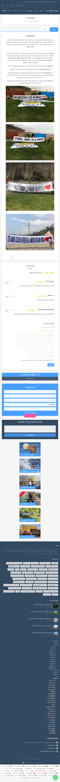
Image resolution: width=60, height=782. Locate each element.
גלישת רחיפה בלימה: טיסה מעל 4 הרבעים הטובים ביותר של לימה (29, 483)
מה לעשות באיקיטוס (27, 572)
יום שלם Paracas (53, 569)
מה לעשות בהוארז (53, 576)
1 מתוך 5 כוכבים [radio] (50, 331)
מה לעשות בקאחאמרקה (19, 579)
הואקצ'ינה (51, 651)
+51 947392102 (51, 745)
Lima (52, 659)
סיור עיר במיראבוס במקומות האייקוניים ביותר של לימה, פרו (30, 532)
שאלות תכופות (29, 11)
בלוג (10, 11)
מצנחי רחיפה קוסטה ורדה (40, 582)
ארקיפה (52, 649)
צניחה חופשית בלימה (9, 591)
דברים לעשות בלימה (45, 563)
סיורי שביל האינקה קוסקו (14, 588)
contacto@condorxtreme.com (47, 751)
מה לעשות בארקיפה (16, 572)
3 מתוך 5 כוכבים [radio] (45, 331)
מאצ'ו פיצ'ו (11, 569)
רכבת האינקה (47, 594)
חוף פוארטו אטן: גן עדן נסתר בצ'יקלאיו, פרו (42, 632)
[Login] (9, 5)
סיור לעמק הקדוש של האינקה (50, 591)
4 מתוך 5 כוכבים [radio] (43, 331)
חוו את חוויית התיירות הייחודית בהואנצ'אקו (42, 625)
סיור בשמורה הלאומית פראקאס (11, 585)
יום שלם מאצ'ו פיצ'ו (33, 569)
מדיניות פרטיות (29, 762)
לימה (41, 11)
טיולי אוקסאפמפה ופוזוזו (52, 566)
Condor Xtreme (53, 11)
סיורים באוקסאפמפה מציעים (40, 588)
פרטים (54, 29)
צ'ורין (17, 591)
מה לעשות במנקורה (53, 579)
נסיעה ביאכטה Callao (18, 582)
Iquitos (52, 663)
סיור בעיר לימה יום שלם (26, 585)
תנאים (38, 762)
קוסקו (52, 647)
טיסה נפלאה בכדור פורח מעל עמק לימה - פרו (30, 450)
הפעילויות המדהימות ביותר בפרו (14, 563)
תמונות (15, 11)
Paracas (52, 655)
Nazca (52, 657)
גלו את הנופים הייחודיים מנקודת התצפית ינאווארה (41, 618)
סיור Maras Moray (53, 585)
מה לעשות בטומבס (30, 576)
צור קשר (21, 11)
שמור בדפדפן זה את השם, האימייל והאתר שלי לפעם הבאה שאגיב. (36, 360)
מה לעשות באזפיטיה (39, 572)
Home (35, 21)
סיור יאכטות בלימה (53, 588)
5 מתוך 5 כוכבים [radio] (41, 331)
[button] (55, 777)
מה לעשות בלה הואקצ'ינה (17, 576)
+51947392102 (53, 1)
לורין (17, 569)
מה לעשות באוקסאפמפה (52, 572)
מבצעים (31, 21)
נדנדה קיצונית (29, 582)
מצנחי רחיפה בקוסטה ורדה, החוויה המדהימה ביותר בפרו (30, 499)
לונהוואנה (23, 569)
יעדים (36, 11)
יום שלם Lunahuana (13, 566)
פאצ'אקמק (39, 591)
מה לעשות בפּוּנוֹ (42, 579)
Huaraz (52, 661)
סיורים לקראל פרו (27, 588)
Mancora (51, 653)
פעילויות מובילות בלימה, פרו (28, 591)
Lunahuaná (51, 668)
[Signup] (12, 5)
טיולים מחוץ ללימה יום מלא (38, 566)
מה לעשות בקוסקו (53, 582)
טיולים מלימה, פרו (25, 566)
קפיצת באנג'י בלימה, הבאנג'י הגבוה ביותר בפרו (30, 515)
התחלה (47, 11)
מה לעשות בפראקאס (31, 579)
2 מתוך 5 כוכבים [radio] (48, 331)
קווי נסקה (55, 594)
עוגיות (34, 762)
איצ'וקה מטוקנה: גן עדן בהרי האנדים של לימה (42, 611)
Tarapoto (51, 666)
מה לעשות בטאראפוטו (41, 576)
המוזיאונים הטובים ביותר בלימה (31, 563)
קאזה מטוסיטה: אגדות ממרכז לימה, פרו (43, 604)
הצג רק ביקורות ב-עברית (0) (48, 327)
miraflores (54, 563)
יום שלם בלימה (43, 569)
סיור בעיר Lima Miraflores (40, 585)
